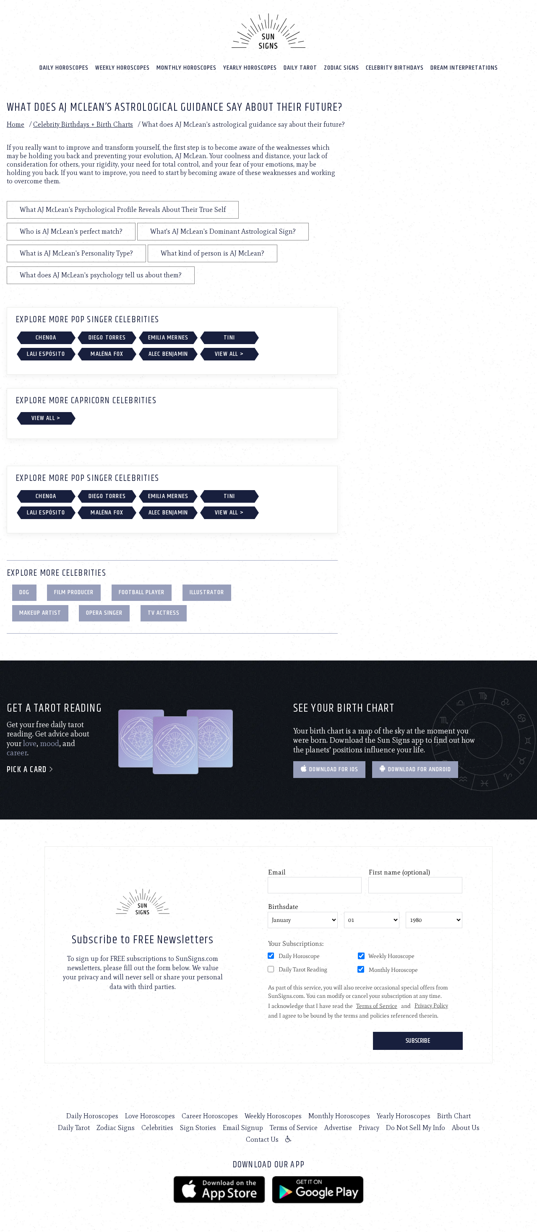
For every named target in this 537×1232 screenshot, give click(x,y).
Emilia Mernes (168, 337)
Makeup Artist (40, 613)
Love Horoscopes (150, 1116)
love (29, 743)
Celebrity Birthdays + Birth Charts (83, 124)
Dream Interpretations (464, 68)
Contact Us (262, 1139)
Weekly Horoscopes (122, 68)
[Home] (268, 31)
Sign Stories (198, 1128)
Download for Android (418, 769)
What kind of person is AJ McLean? (212, 253)
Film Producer (74, 592)
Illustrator (207, 592)
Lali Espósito (46, 354)
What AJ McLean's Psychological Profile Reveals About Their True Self (123, 210)
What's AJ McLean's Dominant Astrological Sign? (223, 231)
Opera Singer (104, 613)
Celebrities (157, 1128)
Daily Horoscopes (64, 68)
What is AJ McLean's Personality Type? (76, 253)
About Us (466, 1128)
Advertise (338, 1128)
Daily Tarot (300, 68)
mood (49, 743)
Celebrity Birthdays (395, 68)
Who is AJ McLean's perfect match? (71, 231)
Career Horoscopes (210, 1116)
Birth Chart (454, 1116)
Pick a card (28, 769)
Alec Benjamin (168, 354)
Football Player (141, 592)
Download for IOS (333, 769)
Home (15, 124)
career (17, 752)
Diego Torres (107, 337)
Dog (24, 592)
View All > (229, 354)
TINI (229, 337)
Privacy (369, 1128)
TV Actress (164, 613)
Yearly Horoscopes (250, 68)
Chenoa (46, 337)
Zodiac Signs (341, 68)
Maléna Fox (107, 354)
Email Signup (243, 1128)
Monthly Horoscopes (186, 68)
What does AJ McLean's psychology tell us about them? (101, 275)
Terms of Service (294, 1128)
